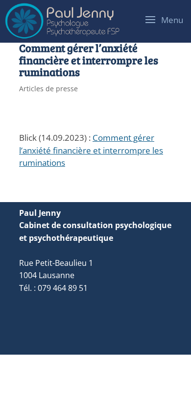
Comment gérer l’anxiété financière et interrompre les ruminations (91, 150)
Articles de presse (48, 88)
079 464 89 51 (63, 288)
